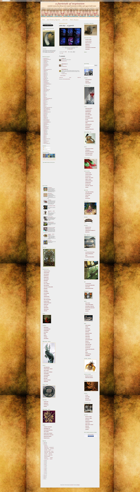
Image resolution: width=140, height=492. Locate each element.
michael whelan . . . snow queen (49, 448)
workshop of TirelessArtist (89, 129)
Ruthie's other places (74, 20)
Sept (45, 469)
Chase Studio (87, 396)
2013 (44, 477)
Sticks (86, 255)
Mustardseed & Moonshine (89, 151)
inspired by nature (46, 109)
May (45, 464)
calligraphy (45, 70)
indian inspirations (46, 108)
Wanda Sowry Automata (47, 436)
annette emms (46, 401)
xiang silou (45, 310)
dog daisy (86, 196)
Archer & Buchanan (88, 79)
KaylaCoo (45, 406)
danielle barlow (46, 277)
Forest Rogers (87, 116)
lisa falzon (45, 294)
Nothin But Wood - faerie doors (48, 434)
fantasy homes (45, 90)
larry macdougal (46, 293)
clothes (44, 76)
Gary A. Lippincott (46, 283)
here (53, 52)
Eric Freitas (45, 282)
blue (44, 68)
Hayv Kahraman (46, 285)
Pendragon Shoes (88, 182)
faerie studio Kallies (88, 114)
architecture (45, 61)
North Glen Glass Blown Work (90, 285)
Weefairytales (87, 127)
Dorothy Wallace (46, 330)
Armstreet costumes (88, 174)
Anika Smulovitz (87, 325)
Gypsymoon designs (88, 333)
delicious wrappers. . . (47, 456)
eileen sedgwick (46, 370)
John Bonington (46, 373)
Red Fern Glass (87, 309)
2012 (44, 476)
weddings (44, 142)
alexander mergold (88, 39)
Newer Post (61, 77)
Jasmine (63, 58)
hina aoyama (87, 419)
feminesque (87, 331)
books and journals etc (46, 69)
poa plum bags (87, 342)
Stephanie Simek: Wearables (89, 349)
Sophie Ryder (46, 381)
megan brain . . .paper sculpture (49, 452)
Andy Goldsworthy (47, 367)
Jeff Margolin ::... (88, 150)
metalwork (45, 117)
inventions (45, 113)
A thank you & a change (51, 227)
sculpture (44, 133)
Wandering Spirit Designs (89, 288)
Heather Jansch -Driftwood (48, 433)
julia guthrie (45, 288)
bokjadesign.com (88, 228)
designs (44, 79)
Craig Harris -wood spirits (48, 426)
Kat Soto (86, 119)
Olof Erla (45, 335)
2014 (44, 478)
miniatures (45, 118)
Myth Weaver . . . (50, 193)
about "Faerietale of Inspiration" (53, 20)
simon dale (87, 81)
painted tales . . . (50, 187)
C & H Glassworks (88, 283)
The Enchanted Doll (88, 124)
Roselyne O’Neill (46, 301)
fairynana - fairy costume (89, 177)
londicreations (87, 336)
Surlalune (86, 187)
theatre (44, 137)
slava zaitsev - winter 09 (89, 185)
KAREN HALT (46, 403)
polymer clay (45, 127)
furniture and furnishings (47, 98)
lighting (44, 115)
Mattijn (45, 333)
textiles (44, 136)
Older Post (79, 77)
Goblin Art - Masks (88, 179)
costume (44, 77)
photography (45, 126)
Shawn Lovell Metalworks (89, 253)
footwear (44, 97)
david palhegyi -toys (47, 428)
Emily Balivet (46, 280)
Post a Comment (62, 75)
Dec (45, 473)
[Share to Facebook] (73, 51)
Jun (45, 465)
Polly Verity (87, 426)
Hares (44, 105)
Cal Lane (86, 395)
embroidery (45, 81)
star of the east (87, 347)
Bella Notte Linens (88, 227)
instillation (44, 110)
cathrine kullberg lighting (89, 304)
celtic (44, 71)
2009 (44, 442)
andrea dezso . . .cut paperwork (49, 447)
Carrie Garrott (87, 328)
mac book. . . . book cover (48, 453)
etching (44, 85)
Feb (45, 460)
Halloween (45, 104)
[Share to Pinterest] (74, 51)
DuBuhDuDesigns (88, 111)
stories (44, 135)
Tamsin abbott (87, 286)
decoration (45, 78)
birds (44, 67)
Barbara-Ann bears (88, 42)
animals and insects (46, 59)
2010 (44, 443)
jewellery (44, 114)
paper (44, 125)
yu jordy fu (87, 429)
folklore (44, 95)
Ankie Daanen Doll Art (88, 108)
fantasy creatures (46, 89)
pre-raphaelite (45, 128)
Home (43, 20)
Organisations (45, 124)
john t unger (87, 398)
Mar (45, 461)
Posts (45, 147)
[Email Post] (68, 51)
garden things (45, 99)
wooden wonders (46, 143)
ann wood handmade (88, 193)
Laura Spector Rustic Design (89, 252)
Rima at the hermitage (47, 299)
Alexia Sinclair (46, 327)
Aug (45, 468)
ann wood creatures (88, 41)
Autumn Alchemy (46, 272)
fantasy (44, 88)
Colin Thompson (46, 274)
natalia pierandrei (46, 296)
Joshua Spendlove (47, 375)
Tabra (86, 350)
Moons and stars (45, 119)
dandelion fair (87, 44)
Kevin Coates (87, 334)
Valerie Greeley (46, 309)
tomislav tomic (46, 304)
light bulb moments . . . (51, 222)
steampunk (45, 134)
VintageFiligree (87, 355)
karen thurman (87, 198)
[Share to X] (72, 51)
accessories (45, 58)
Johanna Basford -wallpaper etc (90, 230)
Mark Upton (45, 378)
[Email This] (70, 51)
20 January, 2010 (64, 66)
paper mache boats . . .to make (48, 451)
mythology (45, 123)
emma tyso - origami (88, 418)
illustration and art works (47, 107)
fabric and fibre (45, 86)
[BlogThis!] (71, 51)
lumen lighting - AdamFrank (89, 306)
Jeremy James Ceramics (89, 148)
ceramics (44, 72)
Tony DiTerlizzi (46, 307)
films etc (44, 91)
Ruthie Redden (64, 69)
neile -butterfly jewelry (88, 339)
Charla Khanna (46, 404)
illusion (44, 106)
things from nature (46, 138)
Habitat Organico (88, 82)
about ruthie (65, 20)
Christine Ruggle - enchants (48, 368)
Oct (45, 470)
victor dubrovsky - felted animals (90, 47)
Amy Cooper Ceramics (89, 153)
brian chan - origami (88, 416)
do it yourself (45, 80)
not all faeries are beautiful (89, 121)
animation (44, 60)
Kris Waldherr (46, 291)
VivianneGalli (87, 49)
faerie (44, 87)
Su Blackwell (87, 427)
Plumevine (87, 341)
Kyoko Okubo (46, 376)
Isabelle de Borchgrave (89, 180)
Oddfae (86, 122)
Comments (45, 149)
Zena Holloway (46, 338)
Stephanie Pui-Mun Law (47, 302)
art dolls (44, 62)
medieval (44, 116)
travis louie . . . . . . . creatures (48, 457)
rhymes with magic (88, 344)
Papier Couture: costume (89, 424)
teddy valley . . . (50, 240)
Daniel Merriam (46, 275)
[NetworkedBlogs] (91, 434)
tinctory (86, 352)
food (44, 96)
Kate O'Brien (46, 332)
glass (44, 100)
